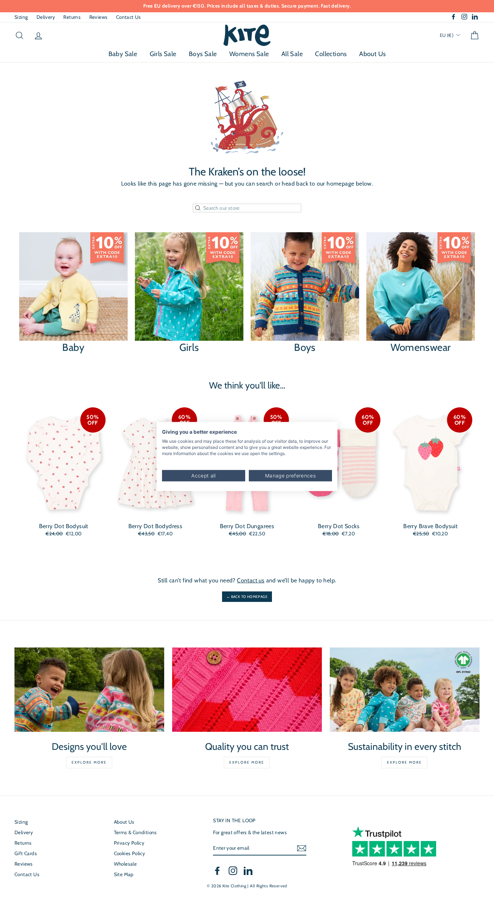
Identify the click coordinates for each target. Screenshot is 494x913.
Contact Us (128, 17)
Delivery (46, 17)
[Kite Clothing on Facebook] (217, 870)
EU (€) (447, 35)
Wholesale (125, 864)
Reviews (98, 17)
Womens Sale (249, 54)
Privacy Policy (129, 843)
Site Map (124, 874)
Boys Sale (203, 54)
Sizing (21, 17)
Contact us (250, 580)
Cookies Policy (129, 853)
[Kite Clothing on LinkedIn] (248, 870)
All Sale (292, 54)
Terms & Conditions (135, 832)
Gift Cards (25, 853)
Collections (330, 54)
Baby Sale (122, 54)
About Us (372, 54)
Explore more (89, 762)
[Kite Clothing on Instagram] (233, 870)
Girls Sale (163, 54)
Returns (72, 17)
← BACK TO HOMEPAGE (247, 596)
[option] (247, 6)
